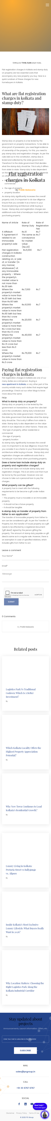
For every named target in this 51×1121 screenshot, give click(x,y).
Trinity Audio (27, 63)
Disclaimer (10, 1113)
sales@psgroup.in (25, 1071)
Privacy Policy (21, 1113)
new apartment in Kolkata (14, 384)
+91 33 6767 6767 (25, 1088)
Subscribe (25, 1050)
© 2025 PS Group (26, 1117)
